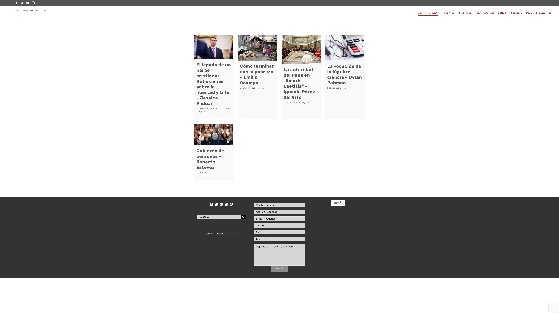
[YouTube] (221, 204)
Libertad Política (214, 108)
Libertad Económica (336, 88)
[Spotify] (231, 204)
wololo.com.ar (230, 233)
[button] (550, 13)
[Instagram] (226, 204)
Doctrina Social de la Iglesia (296, 102)
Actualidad (201, 108)
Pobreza (260, 88)
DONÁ (337, 202)
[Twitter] (216, 204)
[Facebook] (211, 204)
